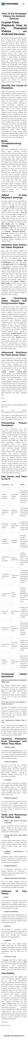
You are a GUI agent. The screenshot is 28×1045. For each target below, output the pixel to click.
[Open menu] (23, 4)
